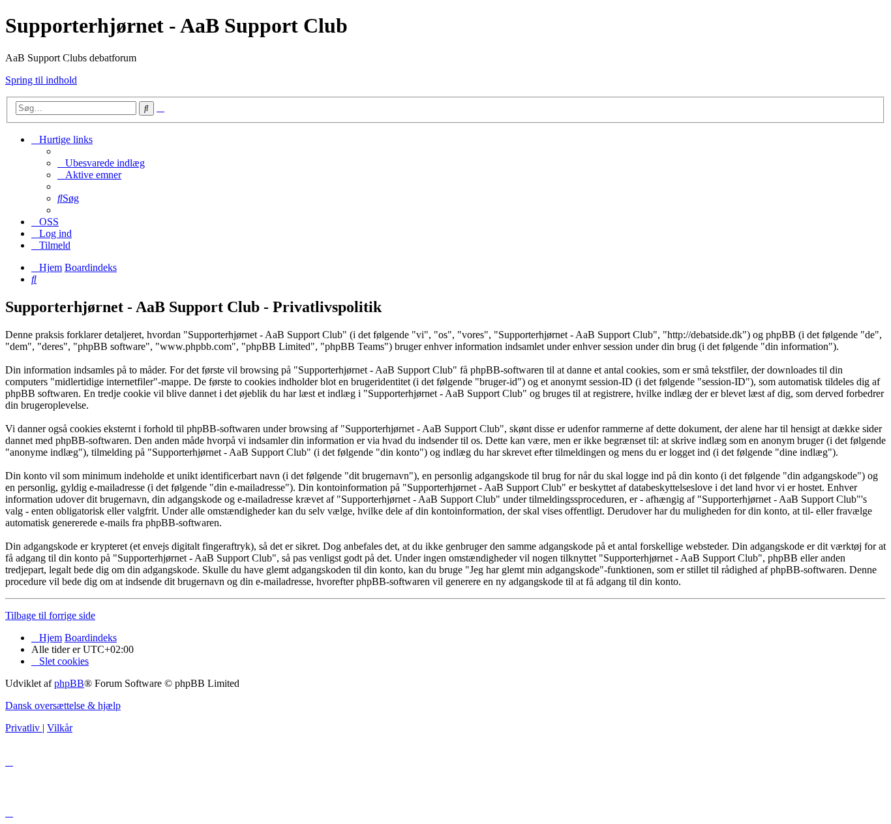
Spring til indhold (41, 80)
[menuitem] (101, 162)
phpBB (69, 683)
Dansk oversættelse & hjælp (63, 705)
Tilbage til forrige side (50, 615)
